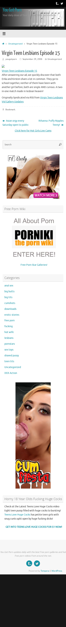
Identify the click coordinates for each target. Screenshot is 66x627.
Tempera (45, 570)
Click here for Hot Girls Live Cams (33, 130)
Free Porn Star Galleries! (34, 264)
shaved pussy (11, 355)
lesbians (8, 338)
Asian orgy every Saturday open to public (15, 122)
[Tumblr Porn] (56, 3)
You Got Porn (12, 10)
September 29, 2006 (32, 59)
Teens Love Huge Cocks (17, 514)
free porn (9, 320)
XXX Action (10, 373)
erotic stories (11, 314)
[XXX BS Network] (61, 3)
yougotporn (11, 59)
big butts (9, 291)
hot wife (9, 332)
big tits (8, 297)
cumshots (9, 303)
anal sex (8, 285)
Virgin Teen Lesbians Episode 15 (19, 70)
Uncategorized (15, 43)
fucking (8, 326)
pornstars (9, 343)
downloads (10, 308)
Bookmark (10, 109)
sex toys (8, 349)
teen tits (9, 361)
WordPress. (57, 570)
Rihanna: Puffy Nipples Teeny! (51, 122)
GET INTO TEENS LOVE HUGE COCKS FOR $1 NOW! (34, 526)
